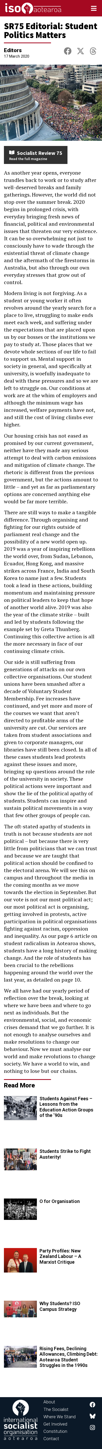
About (49, 1401)
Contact (51, 1438)
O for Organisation (59, 1201)
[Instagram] (92, 1427)
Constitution (55, 1431)
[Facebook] (92, 1404)
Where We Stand (59, 1416)
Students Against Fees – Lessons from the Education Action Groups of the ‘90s (66, 1107)
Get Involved (55, 1424)
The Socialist (56, 1409)
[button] (68, 51)
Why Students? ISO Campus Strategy (59, 1306)
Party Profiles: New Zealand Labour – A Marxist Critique (60, 1256)
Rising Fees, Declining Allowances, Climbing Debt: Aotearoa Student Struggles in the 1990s (68, 1357)
